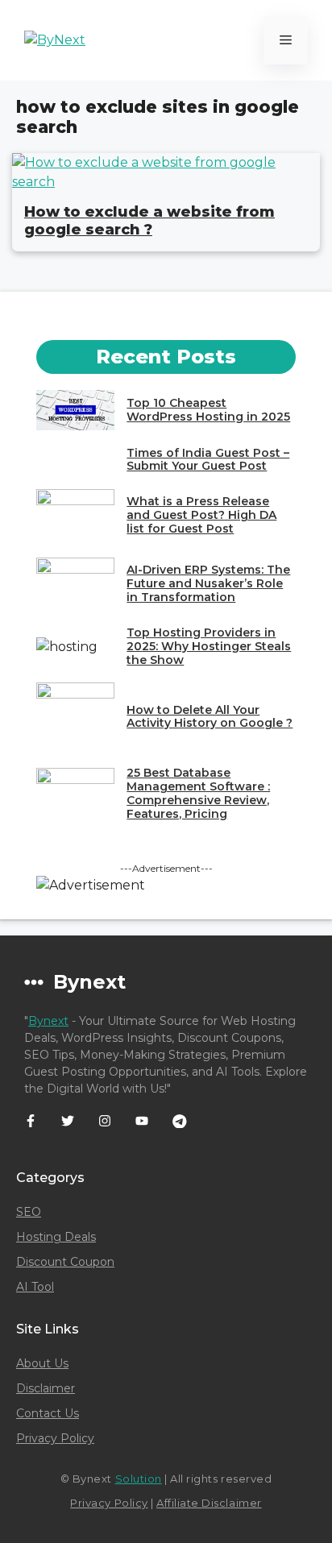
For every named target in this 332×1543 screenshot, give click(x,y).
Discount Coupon (65, 1262)
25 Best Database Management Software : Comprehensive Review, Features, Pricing (198, 792)
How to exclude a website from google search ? (149, 221)
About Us (42, 1363)
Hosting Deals (56, 1237)
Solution (138, 1478)
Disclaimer (45, 1388)
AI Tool (35, 1287)
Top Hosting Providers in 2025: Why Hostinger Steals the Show (209, 646)
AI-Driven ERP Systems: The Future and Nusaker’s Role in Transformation (208, 583)
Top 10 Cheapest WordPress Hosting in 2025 (208, 410)
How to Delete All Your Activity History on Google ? (210, 717)
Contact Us (47, 1413)
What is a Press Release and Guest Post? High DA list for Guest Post (201, 515)
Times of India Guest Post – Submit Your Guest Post (208, 460)
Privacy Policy (55, 1438)
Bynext (48, 1021)
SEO (28, 1212)
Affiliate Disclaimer (208, 1502)
